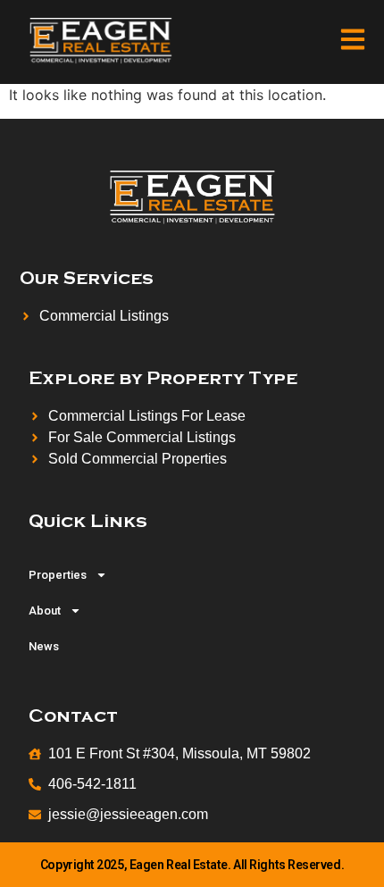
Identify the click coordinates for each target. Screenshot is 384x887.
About (45, 610)
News (44, 646)
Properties (58, 575)
